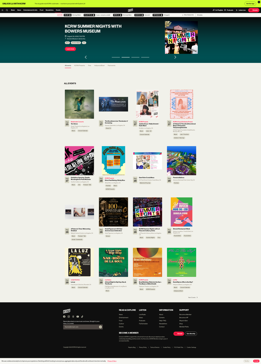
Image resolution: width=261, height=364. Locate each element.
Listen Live (242, 10)
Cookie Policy (165, 347)
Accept (256, 361)
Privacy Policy (142, 347)
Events (58, 10)
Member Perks (184, 327)
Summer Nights (76, 42)
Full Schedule (143, 324)
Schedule (199, 15)
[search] (7, 10)
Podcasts (230, 10)
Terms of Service (153, 347)
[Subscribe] (100, 327)
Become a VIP (183, 317)
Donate (255, 10)
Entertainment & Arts (30, 10)
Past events (111, 65)
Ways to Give (183, 320)
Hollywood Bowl (99, 65)
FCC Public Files (177, 347)
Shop (181, 324)
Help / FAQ (162, 320)
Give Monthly (191, 334)
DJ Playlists (219, 10)
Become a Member (185, 314)
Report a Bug (131, 347)
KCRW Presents (79, 65)
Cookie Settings (191, 347)
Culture (121, 324)
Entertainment (123, 317)
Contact (162, 327)
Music (13, 10)
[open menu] (3, 10)
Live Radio (142, 314)
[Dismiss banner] (259, 2)
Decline (247, 361)
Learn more (70, 49)
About (161, 314)
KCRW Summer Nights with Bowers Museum (93, 29)
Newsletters (50, 10)
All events (68, 65)
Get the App (250, 4)
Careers (161, 317)
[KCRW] (66, 313)
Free (84, 42)
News (19, 10)
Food (41, 10)
